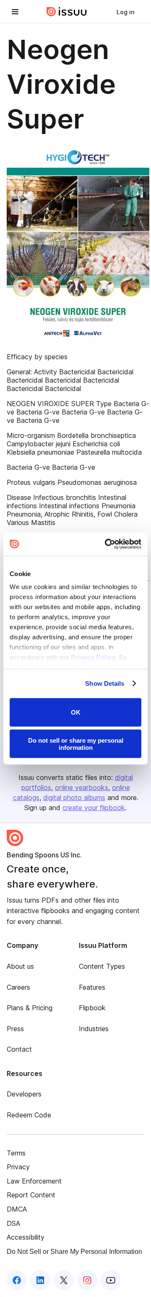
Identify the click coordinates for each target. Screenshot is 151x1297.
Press (15, 1028)
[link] (125, 11)
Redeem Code (29, 1115)
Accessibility (25, 1237)
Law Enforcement (34, 1181)
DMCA (17, 1209)
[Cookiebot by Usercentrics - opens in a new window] (106, 544)
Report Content (31, 1195)
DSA (13, 1223)
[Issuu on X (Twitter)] (64, 1280)
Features (92, 987)
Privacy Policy (93, 657)
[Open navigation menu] (15, 11)
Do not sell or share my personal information (75, 744)
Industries (94, 1028)
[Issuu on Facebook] (17, 1280)
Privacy (18, 1167)
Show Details (104, 683)
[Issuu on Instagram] (87, 1280)
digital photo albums (74, 797)
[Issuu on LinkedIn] (40, 1280)
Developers (24, 1094)
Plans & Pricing (29, 1008)
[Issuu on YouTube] (111, 1280)
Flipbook (92, 1008)
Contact (19, 1049)
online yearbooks (81, 787)
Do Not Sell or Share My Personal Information (74, 1251)
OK (76, 712)
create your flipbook (93, 807)
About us (20, 966)
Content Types (102, 966)
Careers (18, 987)
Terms (16, 1153)
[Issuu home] (66, 11)
